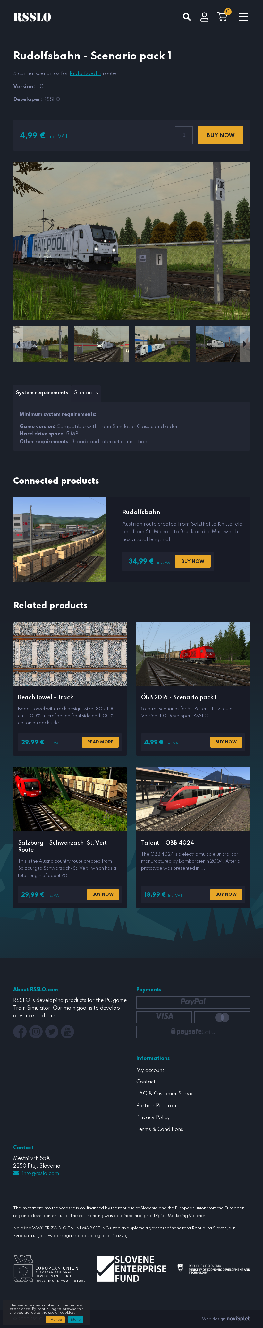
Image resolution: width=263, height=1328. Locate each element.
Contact (146, 1082)
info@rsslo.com (40, 1173)
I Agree (55, 1320)
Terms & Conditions (159, 1129)
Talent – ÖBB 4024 (167, 843)
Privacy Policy (153, 1117)
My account (150, 1070)
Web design (214, 1319)
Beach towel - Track (45, 698)
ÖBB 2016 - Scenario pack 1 (178, 698)
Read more (100, 742)
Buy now (221, 136)
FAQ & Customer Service (166, 1094)
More (76, 1320)
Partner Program (157, 1105)
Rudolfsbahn (85, 73)
